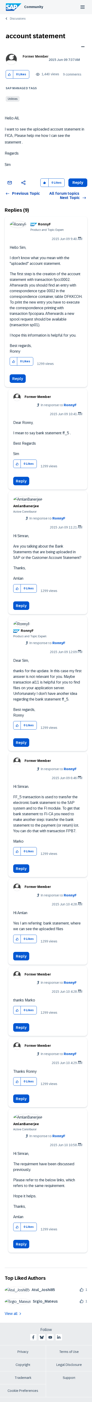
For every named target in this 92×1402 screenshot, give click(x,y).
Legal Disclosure (69, 1365)
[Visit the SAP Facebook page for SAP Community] (33, 1337)
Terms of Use (69, 1352)
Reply (17, 379)
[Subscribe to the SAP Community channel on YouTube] (50, 1337)
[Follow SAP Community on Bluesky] (42, 1337)
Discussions (17, 18)
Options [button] (81, 47)
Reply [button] (77, 183)
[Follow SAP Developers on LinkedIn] (59, 1337)
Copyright (23, 1365)
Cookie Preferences (23, 1391)
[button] (9, 74)
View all (11, 1314)
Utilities (12, 99)
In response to (59, 405)
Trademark (23, 1378)
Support (69, 1378)
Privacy (22, 1352)
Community (33, 7)
